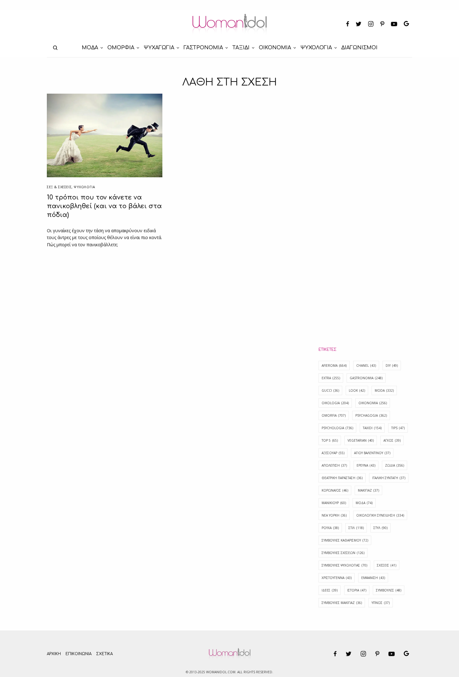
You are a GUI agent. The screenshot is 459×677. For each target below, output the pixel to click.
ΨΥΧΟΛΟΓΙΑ (84, 186)
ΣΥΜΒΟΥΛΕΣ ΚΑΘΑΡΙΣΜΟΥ (345, 540)
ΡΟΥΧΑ (330, 528)
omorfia (334, 415)
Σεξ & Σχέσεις (59, 186)
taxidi (372, 428)
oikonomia (372, 403)
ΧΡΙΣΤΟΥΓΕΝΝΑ (337, 578)
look (357, 390)
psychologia (337, 428)
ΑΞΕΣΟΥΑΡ (333, 453)
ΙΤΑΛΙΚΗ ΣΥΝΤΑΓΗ (388, 478)
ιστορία (356, 590)
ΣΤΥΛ (380, 528)
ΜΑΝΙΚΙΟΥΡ (334, 503)
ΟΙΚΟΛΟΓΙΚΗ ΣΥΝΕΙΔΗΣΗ (380, 515)
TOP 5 (330, 440)
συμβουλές (388, 590)
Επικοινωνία (78, 654)
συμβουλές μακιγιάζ (342, 603)
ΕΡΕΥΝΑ (366, 465)
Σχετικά (104, 654)
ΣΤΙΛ (356, 528)
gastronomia (366, 378)
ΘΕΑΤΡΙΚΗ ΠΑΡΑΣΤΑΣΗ (342, 478)
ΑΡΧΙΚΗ (54, 654)
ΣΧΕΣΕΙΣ (386, 565)
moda (384, 390)
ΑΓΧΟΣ (392, 440)
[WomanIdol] (230, 24)
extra (331, 378)
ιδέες (330, 590)
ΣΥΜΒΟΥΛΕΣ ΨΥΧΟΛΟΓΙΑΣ (344, 565)
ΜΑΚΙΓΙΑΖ (368, 490)
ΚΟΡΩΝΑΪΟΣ (335, 490)
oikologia (335, 403)
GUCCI (330, 390)
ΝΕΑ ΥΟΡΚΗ (334, 515)
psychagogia (371, 415)
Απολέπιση (334, 465)
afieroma (334, 365)
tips (398, 428)
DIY (392, 365)
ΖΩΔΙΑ (394, 465)
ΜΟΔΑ (364, 503)
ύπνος (381, 603)
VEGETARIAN (361, 440)
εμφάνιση (373, 578)
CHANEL (366, 365)
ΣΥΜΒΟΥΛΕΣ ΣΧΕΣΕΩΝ (343, 553)
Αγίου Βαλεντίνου (372, 453)
